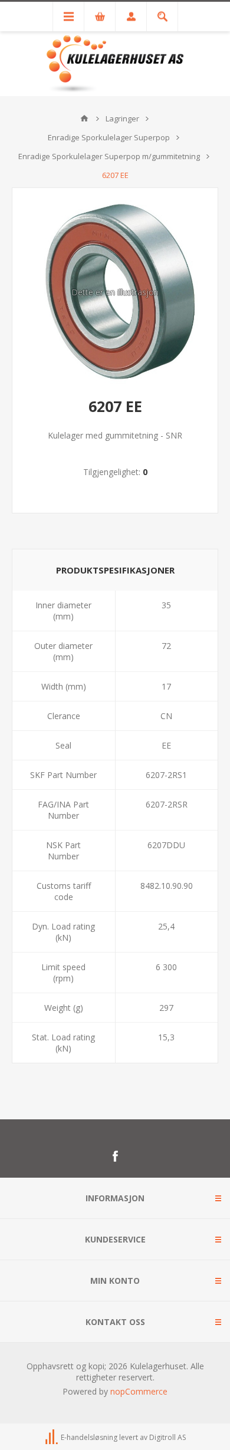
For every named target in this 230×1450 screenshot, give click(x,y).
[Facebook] (115, 1156)
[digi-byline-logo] (52, 1437)
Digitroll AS (167, 1437)
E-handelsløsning (89, 1437)
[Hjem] (84, 118)
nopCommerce (138, 1391)
